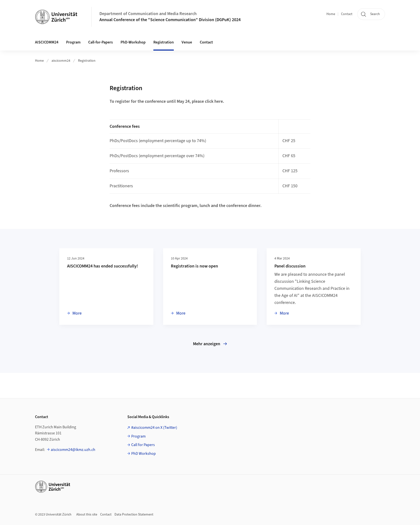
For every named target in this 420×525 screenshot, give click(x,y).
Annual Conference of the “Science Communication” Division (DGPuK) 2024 (170, 20)
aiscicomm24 (61, 60)
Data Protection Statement (133, 514)
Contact (346, 14)
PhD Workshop (143, 453)
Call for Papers (143, 445)
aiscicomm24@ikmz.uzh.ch (73, 449)
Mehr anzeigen (206, 344)
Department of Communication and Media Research (148, 14)
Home (330, 14)
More (76, 313)
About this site (86, 514)
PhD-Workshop (133, 42)
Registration (163, 42)
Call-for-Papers (100, 42)
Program (73, 42)
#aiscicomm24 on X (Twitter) (154, 427)
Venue (187, 42)
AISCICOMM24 (46, 42)
